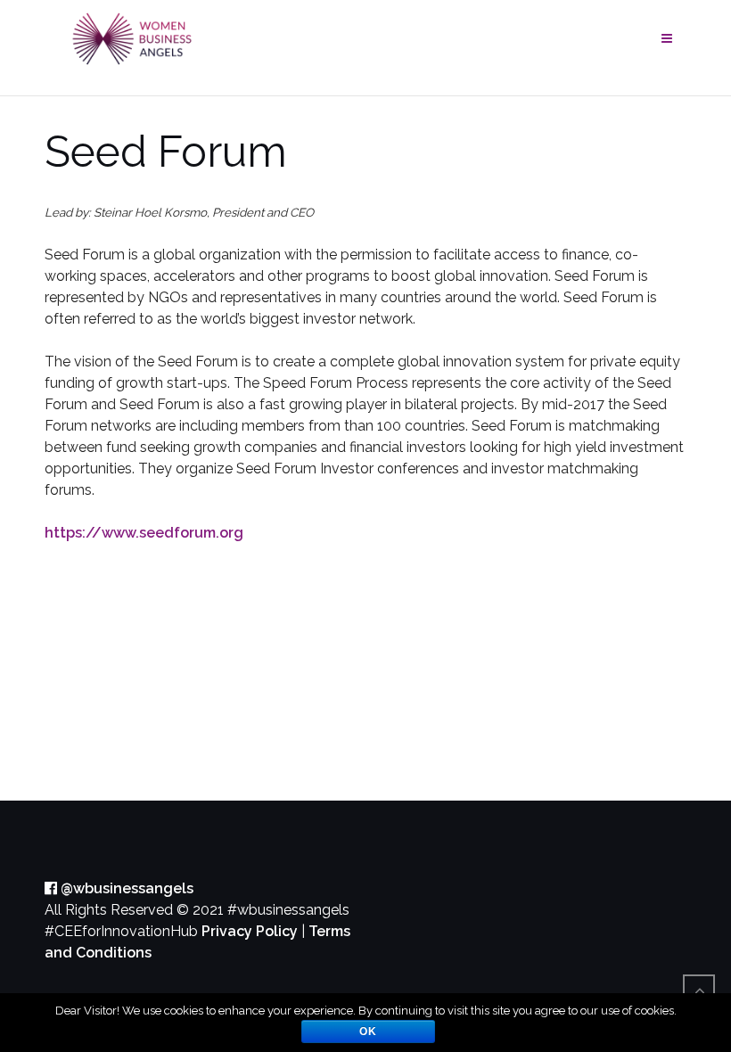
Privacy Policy (249, 931)
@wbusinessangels (125, 888)
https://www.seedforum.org (144, 532)
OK (368, 1031)
